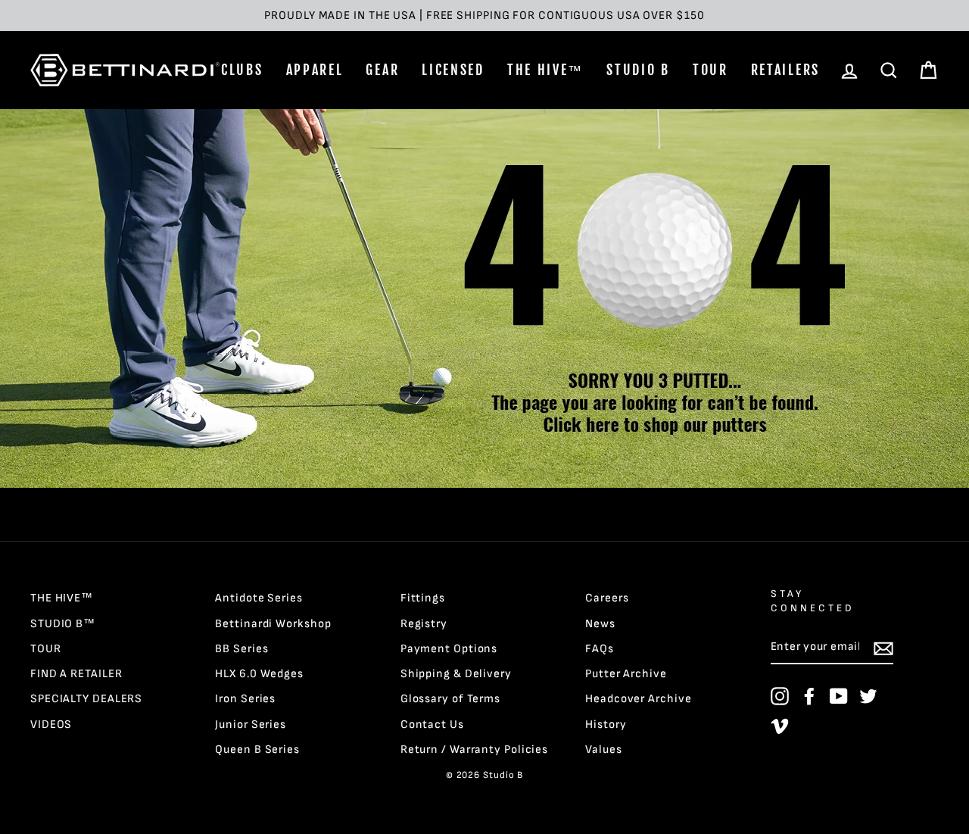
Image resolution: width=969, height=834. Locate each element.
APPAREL (315, 69)
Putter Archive (626, 674)
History (605, 724)
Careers (606, 598)
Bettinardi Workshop (273, 624)
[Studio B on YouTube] (839, 696)
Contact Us (432, 724)
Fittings (422, 598)
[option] (484, 15)
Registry (423, 624)
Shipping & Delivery (456, 674)
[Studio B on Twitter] (868, 696)
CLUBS (242, 69)
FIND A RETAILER (76, 674)
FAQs (599, 649)
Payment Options (449, 649)
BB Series (241, 649)
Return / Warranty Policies (474, 749)
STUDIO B (638, 69)
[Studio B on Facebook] (809, 696)
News (600, 624)
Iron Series (245, 699)
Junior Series (250, 724)
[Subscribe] (883, 648)
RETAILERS (785, 69)
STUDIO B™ (62, 624)
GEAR (382, 69)
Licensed (453, 69)
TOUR (710, 69)
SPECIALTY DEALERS (86, 699)
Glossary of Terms (450, 699)
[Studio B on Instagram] (780, 696)
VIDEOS (51, 724)
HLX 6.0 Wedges (259, 674)
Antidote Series (259, 598)
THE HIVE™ (545, 69)
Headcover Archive (638, 699)
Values (603, 749)
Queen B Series (257, 749)
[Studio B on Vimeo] (780, 726)
